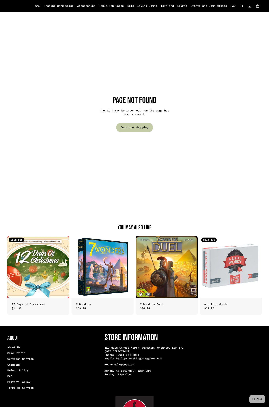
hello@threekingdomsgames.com (139, 358)
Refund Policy (18, 370)
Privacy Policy (18, 381)
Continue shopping (135, 127)
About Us (13, 347)
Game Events (16, 353)
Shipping (13, 364)
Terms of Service (20, 387)
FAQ (9, 376)
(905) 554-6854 (127, 354)
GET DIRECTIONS (117, 351)
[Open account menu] (250, 6)
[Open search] (242, 6)
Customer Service (20, 358)
